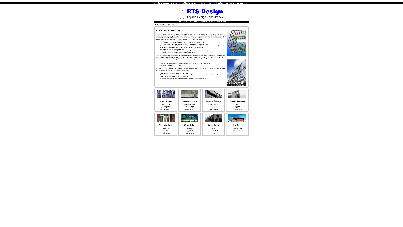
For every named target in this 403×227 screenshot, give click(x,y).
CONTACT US (221, 22)
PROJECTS (204, 22)
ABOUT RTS (187, 22)
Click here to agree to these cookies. (198, 3)
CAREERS (212, 22)
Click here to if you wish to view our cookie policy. (231, 3)
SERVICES (196, 22)
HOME (179, 22)
